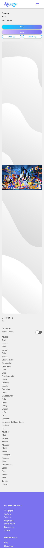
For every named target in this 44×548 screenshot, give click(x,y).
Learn (22, 32)
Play (22, 27)
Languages (9, 520)
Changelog (8, 546)
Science (7, 517)
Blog (6, 543)
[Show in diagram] (39, 332)
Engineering (9, 527)
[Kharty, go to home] (12, 4)
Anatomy (8, 514)
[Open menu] (37, 4)
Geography (8, 511)
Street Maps (9, 524)
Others (7, 530)
